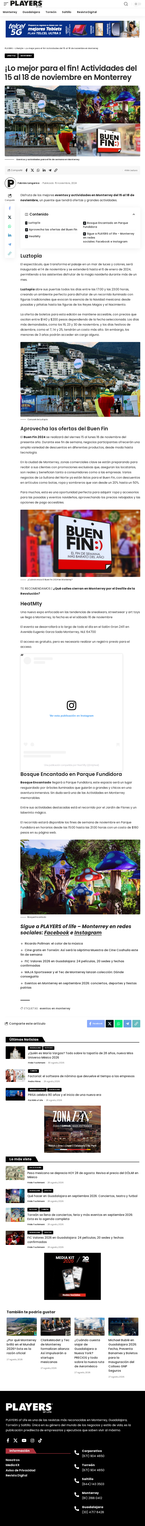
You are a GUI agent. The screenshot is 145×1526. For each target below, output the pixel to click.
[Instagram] (32, 1441)
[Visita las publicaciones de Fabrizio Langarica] (10, 183)
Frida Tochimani (36, 1062)
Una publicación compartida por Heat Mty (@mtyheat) (71, 764)
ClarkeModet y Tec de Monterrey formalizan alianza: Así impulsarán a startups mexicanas (55, 1351)
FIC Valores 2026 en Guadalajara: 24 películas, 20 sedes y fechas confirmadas (72, 963)
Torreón (33, 1071)
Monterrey (26, 55)
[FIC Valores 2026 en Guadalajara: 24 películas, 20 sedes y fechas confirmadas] (15, 1238)
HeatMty (34, 236)
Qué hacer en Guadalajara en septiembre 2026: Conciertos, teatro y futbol (82, 1196)
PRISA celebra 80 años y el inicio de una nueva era (64, 1095)
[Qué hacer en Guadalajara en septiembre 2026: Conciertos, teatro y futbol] (15, 1196)
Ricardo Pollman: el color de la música (54, 943)
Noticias (48, 1048)
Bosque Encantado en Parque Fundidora (105, 225)
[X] (15, 1441)
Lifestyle (11, 55)
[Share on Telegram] (49, 170)
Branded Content (37, 1090)
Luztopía (34, 223)
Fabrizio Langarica (28, 183)
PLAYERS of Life (35, 1100)
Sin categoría (35, 1168)
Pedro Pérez (34, 1081)
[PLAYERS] (26, 4)
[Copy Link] (55, 170)
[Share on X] (32, 170)
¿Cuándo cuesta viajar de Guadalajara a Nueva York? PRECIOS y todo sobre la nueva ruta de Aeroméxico (89, 1353)
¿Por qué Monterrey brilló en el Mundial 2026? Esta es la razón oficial (21, 1346)
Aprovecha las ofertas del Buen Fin (53, 229)
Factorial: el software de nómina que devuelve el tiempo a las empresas (81, 1076)
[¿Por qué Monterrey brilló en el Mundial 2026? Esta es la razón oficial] (22, 1327)
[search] (126, 4)
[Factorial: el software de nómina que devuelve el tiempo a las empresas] (15, 1075)
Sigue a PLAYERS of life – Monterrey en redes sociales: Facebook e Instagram (108, 237)
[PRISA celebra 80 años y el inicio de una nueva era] (15, 1094)
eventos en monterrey (55, 1008)
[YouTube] (24, 1441)
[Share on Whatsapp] (38, 170)
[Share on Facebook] (26, 170)
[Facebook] (8, 1441)
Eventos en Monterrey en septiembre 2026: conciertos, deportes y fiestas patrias (78, 985)
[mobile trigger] (7, 4)
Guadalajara (35, 1048)
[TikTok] (40, 1441)
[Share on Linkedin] (44, 170)
